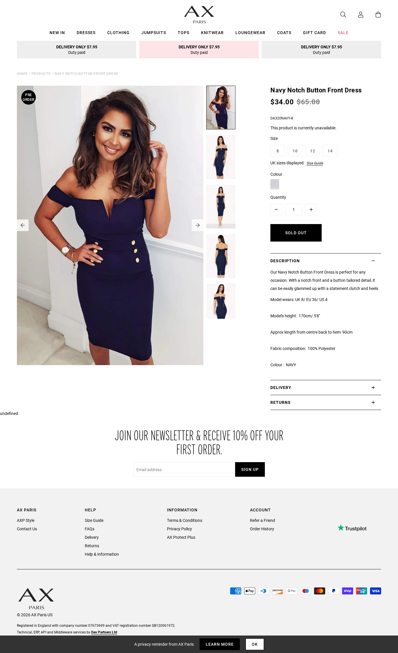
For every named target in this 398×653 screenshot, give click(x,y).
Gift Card (314, 32)
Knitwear (212, 32)
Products (41, 73)
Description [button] (285, 260)
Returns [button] (280, 402)
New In (57, 32)
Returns (92, 545)
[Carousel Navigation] (110, 225)
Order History (262, 528)
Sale (343, 32)
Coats (284, 32)
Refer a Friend (262, 520)
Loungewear (250, 32)
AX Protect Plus (181, 537)
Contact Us (27, 528)
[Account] (355, 14)
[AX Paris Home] (199, 14)
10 (295, 151)
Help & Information (102, 554)
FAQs (89, 528)
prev (23, 225)
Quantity (278, 197)
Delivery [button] (280, 387)
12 (312, 151)
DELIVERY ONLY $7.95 (76, 49)
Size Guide (315, 163)
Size (274, 138)
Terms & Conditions (184, 520)
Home (22, 73)
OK (255, 644)
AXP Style (25, 520)
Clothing (118, 32)
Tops (183, 32)
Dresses (86, 32)
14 (330, 151)
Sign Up (250, 469)
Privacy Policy (179, 528)
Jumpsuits (153, 32)
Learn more (220, 644)
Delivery (92, 537)
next (197, 225)
